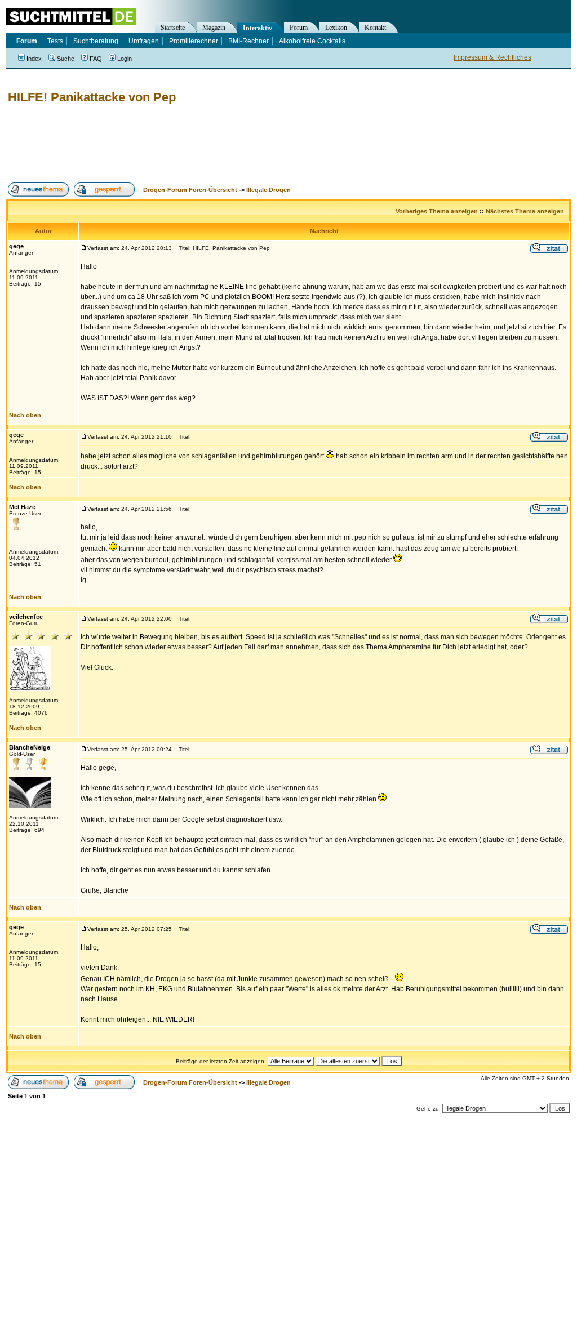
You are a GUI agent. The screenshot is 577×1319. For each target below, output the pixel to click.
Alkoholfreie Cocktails (312, 41)
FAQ (96, 58)
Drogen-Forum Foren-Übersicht (190, 189)
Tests (55, 41)
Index (34, 58)
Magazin (213, 28)
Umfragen (143, 41)
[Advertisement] (211, 143)
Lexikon (336, 28)
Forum (299, 28)
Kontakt (375, 28)
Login (124, 58)
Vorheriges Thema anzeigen (437, 211)
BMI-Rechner (248, 41)
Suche (65, 58)
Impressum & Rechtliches (492, 57)
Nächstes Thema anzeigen (525, 211)
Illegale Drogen (268, 189)
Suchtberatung (95, 41)
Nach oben (25, 415)
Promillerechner (193, 41)
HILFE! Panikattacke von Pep (92, 97)
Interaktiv (257, 28)
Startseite (173, 28)
